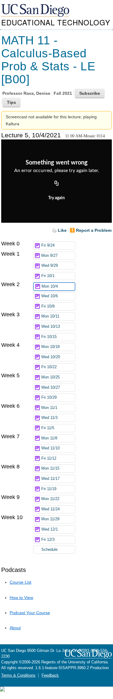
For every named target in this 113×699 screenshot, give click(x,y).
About (15, 627)
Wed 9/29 (49, 265)
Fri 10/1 (48, 276)
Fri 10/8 (48, 306)
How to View (21, 597)
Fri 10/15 (49, 337)
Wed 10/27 (50, 387)
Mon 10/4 (50, 286)
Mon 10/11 (50, 316)
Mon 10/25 (50, 377)
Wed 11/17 (50, 479)
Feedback (50, 675)
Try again (56, 198)
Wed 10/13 (50, 326)
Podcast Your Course (30, 612)
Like (62, 230)
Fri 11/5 (47, 428)
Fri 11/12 (48, 458)
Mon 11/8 (49, 438)
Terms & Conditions (18, 675)
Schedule (49, 549)
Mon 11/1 (49, 408)
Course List (20, 582)
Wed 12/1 (49, 529)
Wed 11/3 (49, 418)
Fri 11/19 (48, 489)
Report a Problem (93, 230)
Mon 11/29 (50, 519)
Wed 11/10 (50, 448)
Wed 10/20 (50, 357)
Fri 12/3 (48, 540)
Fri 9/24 (48, 245)
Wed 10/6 (49, 296)
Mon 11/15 (50, 468)
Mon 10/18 (50, 347)
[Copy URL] (56, 183)
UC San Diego (36, 10)
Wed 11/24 (50, 509)
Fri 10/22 (49, 367)
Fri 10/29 (49, 397)
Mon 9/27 (49, 256)
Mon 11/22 (50, 499)
